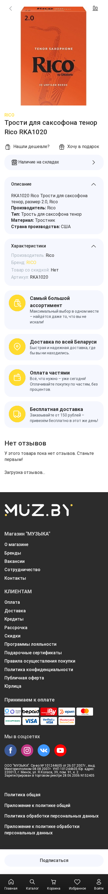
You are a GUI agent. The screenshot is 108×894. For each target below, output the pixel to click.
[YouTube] (60, 750)
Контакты (15, 578)
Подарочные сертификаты (33, 652)
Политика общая (22, 794)
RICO (9, 115)
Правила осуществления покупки (39, 661)
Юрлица (12, 686)
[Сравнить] (95, 8)
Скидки (12, 636)
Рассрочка (15, 627)
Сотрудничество (22, 569)
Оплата (12, 602)
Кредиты (14, 619)
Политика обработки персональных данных (51, 816)
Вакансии (14, 561)
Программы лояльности (30, 644)
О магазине (16, 544)
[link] (10, 8)
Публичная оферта (24, 678)
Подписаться (54, 860)
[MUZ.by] (38, 514)
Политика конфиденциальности (38, 669)
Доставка (15, 610)
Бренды (12, 553)
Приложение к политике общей (37, 805)
